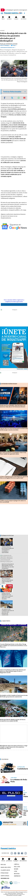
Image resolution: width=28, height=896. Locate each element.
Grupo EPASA (5, 876)
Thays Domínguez (4, 45)
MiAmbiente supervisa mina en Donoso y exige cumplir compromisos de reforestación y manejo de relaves (13, 747)
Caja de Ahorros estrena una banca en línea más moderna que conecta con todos (14, 429)
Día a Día (17, 866)
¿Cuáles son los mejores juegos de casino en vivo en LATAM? (13, 501)
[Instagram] (25, 853)
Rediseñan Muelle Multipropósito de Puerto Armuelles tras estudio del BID (12, 720)
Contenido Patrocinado (9, 384)
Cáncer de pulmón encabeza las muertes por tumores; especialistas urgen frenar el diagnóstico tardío (13, 671)
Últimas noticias (7, 536)
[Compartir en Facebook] (5, 97)
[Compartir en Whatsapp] (19, 97)
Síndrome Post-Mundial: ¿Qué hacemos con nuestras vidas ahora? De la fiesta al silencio (12, 406)
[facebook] (15, 853)
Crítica (16, 864)
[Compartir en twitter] (12, 97)
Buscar (3, 864)
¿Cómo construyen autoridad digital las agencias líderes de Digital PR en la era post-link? (14, 477)
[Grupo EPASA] (5, 887)
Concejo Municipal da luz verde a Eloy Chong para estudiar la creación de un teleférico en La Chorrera (13, 645)
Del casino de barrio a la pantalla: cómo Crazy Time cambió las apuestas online (13, 453)
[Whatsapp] (11, 853)
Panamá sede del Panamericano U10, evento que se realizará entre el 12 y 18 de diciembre (7, 596)
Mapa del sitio (6, 867)
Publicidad (4, 873)
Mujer (16, 869)
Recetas (16, 873)
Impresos (17, 876)
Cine (15, 871)
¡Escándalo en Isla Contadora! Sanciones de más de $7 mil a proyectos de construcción (8, 612)
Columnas (4, 759)
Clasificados (5, 870)
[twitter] (18, 853)
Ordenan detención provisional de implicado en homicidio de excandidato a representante (8, 549)
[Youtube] (22, 853)
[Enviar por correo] (24, 97)
